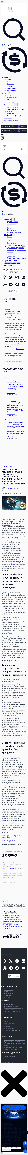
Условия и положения (11, 1049)
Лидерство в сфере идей (14, 115)
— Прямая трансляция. (13, 319)
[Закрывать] (2, 1153)
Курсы (9, 95)
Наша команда (9, 1023)
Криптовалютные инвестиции (13, 1008)
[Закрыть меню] (2, 211)
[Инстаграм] (17, 278)
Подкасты (7, 997)
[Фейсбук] (17, 286)
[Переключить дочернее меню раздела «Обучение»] (9, 93)
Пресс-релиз (11, 393)
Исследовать (10, 113)
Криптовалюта (11, 81)
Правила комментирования (13, 1047)
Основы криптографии (11, 1006)
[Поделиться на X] (9, 856)
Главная (4, 466)
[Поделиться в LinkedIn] (3, 856)
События (7, 1026)
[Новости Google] (14, 293)
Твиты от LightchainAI (9, 841)
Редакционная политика (12, 1042)
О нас (6, 1021)
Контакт (6, 1025)
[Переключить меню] (2, 2)
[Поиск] (22, 149)
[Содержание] (25, 1151)
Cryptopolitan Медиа (11, 488)
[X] (11, 278)
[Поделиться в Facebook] (15, 856)
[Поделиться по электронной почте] (12, 856)
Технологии (10, 84)
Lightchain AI (6, 525)
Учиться (6, 93)
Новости (6, 77)
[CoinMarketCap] (5, 286)
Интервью (10, 111)
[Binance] (5, 278)
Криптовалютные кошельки (13, 1011)
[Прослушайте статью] (25, 1147)
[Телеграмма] (11, 286)
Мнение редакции (12, 88)
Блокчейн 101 (8, 1004)
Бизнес (9, 79)
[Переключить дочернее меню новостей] (10, 77)
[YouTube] (23, 286)
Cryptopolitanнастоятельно (10, 868)
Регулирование (11, 90)
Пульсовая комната (9, 105)
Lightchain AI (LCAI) (8, 679)
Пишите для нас (9, 1028)
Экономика (10, 86)
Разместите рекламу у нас (12, 1030)
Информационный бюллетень (12, 120)
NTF (8, 100)
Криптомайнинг (9, 1010)
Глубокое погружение (13, 107)
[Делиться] (25, 1143)
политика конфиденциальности (14, 1040)
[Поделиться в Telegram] (6, 856)
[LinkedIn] (23, 278)
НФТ (8, 241)
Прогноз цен (8, 992)
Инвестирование (12, 97)
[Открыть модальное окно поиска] (14, 42)
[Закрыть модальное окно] (10, 8)
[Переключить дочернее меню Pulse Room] (16, 104)
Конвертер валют (9, 1056)
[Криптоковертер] (14, 208)
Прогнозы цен (8, 118)
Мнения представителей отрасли (16, 109)
